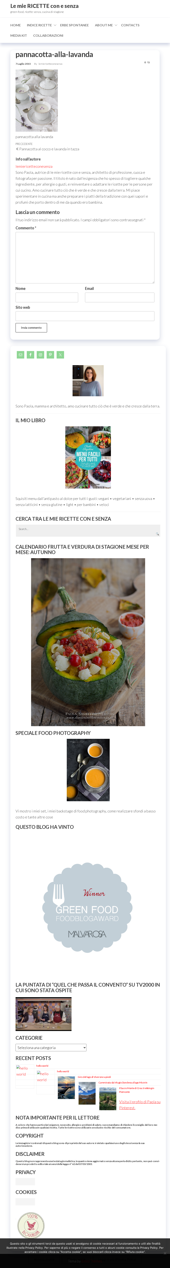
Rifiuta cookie (76, 1259)
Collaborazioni (48, 35)
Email (89, 288)
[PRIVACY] (25, 1181)
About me (104, 25)
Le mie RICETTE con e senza (44, 5)
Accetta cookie (44, 1259)
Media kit (18, 35)
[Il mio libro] (88, 457)
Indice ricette (39, 25)
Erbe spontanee (74, 25)
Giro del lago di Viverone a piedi (94, 1076)
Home (15, 25)
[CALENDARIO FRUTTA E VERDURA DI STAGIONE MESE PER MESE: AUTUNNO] (88, 642)
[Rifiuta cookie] (165, 1253)
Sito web (23, 307)
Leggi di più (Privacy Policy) (117, 1259)
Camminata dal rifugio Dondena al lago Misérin (122, 1082)
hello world (42, 1065)
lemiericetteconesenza (50, 63)
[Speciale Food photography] (88, 770)
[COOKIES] (25, 1201)
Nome (21, 288)
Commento (26, 228)
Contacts (130, 25)
